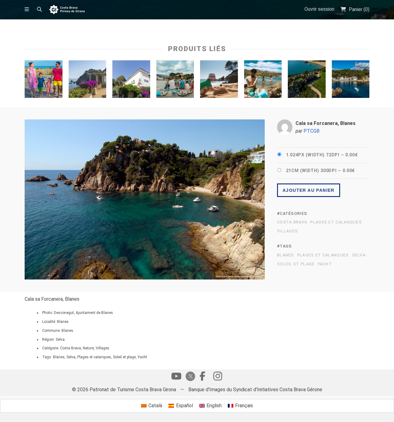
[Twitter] (189, 377)
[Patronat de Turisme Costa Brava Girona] (67, 10)
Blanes (285, 255)
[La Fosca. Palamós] (307, 80)
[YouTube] (176, 378)
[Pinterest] (217, 378)
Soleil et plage (296, 264)
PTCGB (312, 131)
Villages (287, 231)
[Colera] (263, 80)
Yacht (325, 264)
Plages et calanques (336, 222)
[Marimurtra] (131, 80)
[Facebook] (202, 378)
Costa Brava (292, 222)
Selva (359, 255)
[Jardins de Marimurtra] (88, 80)
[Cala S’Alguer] (351, 80)
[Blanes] (219, 80)
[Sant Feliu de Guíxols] (43, 80)
